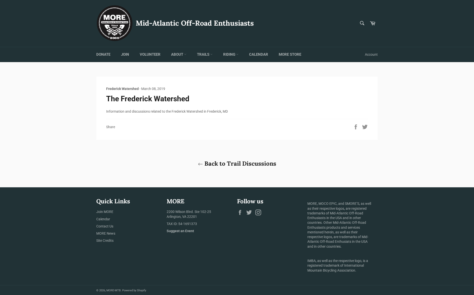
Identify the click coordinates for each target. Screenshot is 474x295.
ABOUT (177, 54)
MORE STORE (290, 54)
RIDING (229, 54)
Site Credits (105, 241)
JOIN (125, 54)
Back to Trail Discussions (239, 163)
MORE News (105, 233)
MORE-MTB (113, 290)
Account (371, 54)
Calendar (103, 219)
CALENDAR (258, 54)
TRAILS (203, 54)
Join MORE (104, 212)
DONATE (103, 54)
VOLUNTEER (150, 54)
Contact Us (104, 226)
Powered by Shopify (134, 290)
